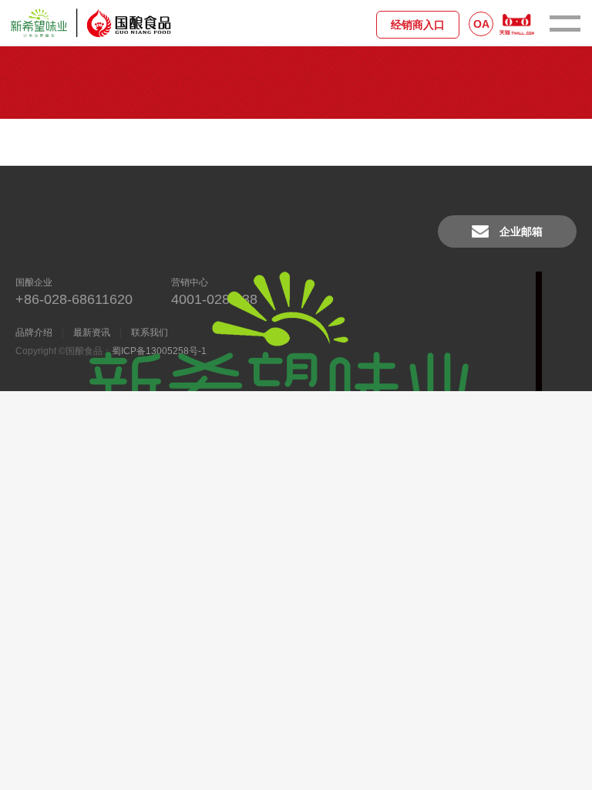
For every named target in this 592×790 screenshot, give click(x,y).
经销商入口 (418, 25)
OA (481, 24)
